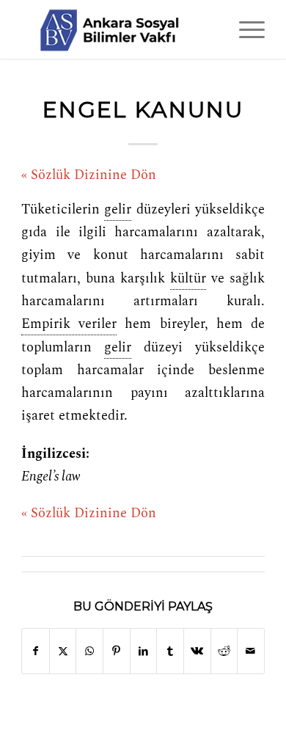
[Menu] (244, 29)
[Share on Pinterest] (116, 651)
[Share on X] (63, 651)
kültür (188, 279)
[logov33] (118, 29)
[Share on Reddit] (224, 651)
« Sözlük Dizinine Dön (88, 175)
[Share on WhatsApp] (89, 651)
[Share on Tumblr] (170, 651)
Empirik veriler (69, 324)
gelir (117, 210)
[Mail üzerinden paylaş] (251, 651)
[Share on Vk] (197, 651)
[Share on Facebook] (35, 651)
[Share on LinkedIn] (144, 651)
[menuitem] (244, 29)
